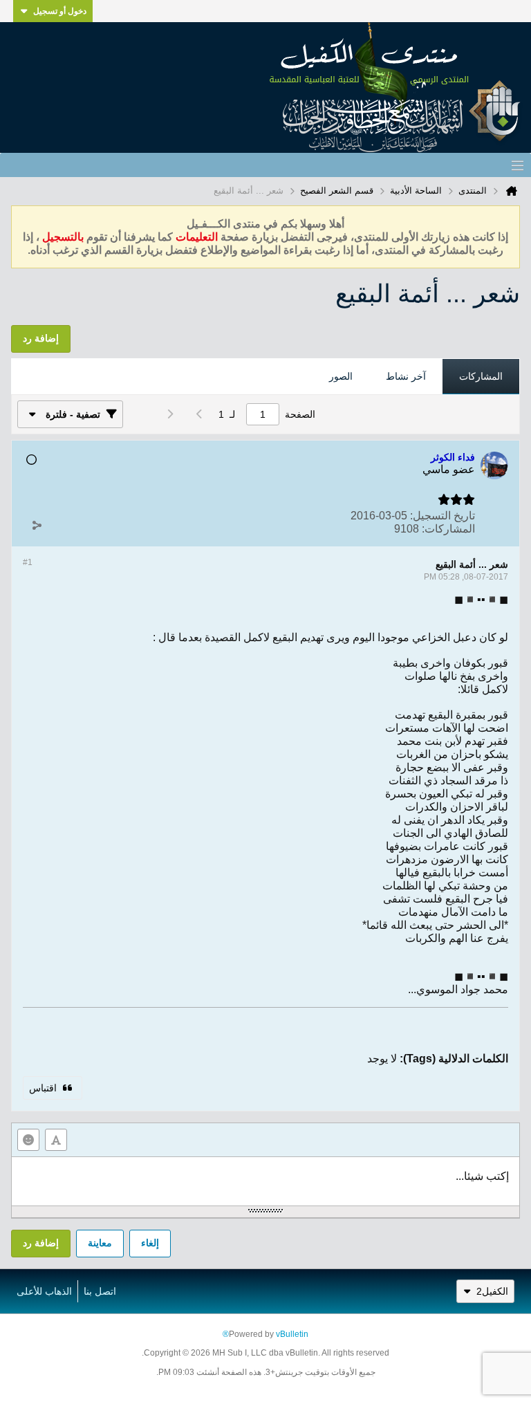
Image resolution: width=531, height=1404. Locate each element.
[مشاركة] (36, 525)
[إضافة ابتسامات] (28, 1140)
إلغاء (150, 1242)
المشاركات (481, 376)
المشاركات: (448, 529)
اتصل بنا (100, 1291)
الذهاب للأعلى (44, 1291)
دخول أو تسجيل (59, 11)
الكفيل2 (492, 1291)
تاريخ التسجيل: (442, 515)
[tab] (480, 377)
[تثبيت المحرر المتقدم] (56, 1140)
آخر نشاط (406, 376)
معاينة (100, 1242)
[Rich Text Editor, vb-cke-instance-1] (265, 1181)
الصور (341, 376)
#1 (27, 562)
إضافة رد (41, 1242)
